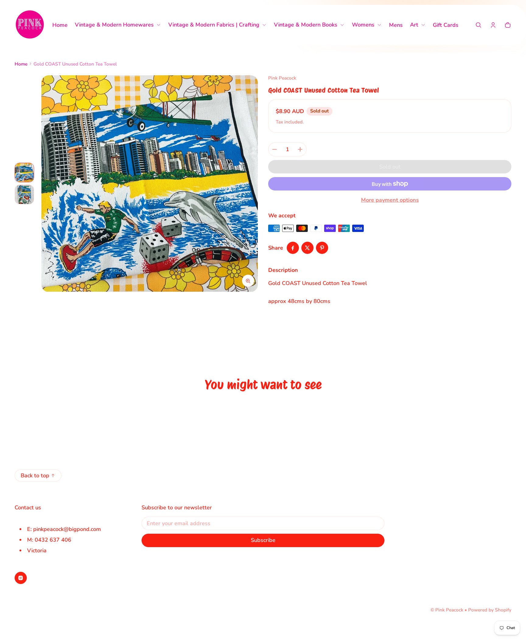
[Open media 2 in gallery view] (24, 194)
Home (21, 64)
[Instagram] (21, 578)
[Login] (493, 25)
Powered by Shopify (489, 610)
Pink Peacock (449, 610)
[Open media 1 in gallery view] (24, 172)
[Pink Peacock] (30, 25)
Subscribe (263, 540)
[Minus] (274, 149)
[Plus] (300, 149)
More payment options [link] (390, 200)
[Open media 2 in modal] (149, 183)
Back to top (35, 475)
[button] (478, 25)
